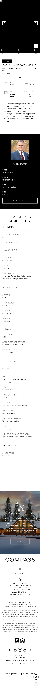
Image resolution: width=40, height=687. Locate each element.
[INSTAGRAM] (15, 650)
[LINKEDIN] (20, 650)
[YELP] (30, 650)
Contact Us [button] (20, 542)
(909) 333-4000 (20, 573)
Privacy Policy (28, 674)
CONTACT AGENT (20, 201)
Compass (20, 612)
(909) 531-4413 (8, 180)
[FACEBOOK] (9, 650)
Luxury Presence (20, 663)
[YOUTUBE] (25, 650)
